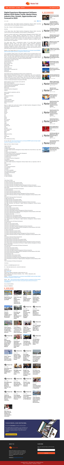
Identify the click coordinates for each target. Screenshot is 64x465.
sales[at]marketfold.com (18, 457)
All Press (18, 7)
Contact (39, 463)
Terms (24, 463)
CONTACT (23, 7)
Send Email (9, 271)
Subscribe (46, 453)
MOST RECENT (12, 7)
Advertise (34, 463)
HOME (7, 7)
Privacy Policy (29, 463)
